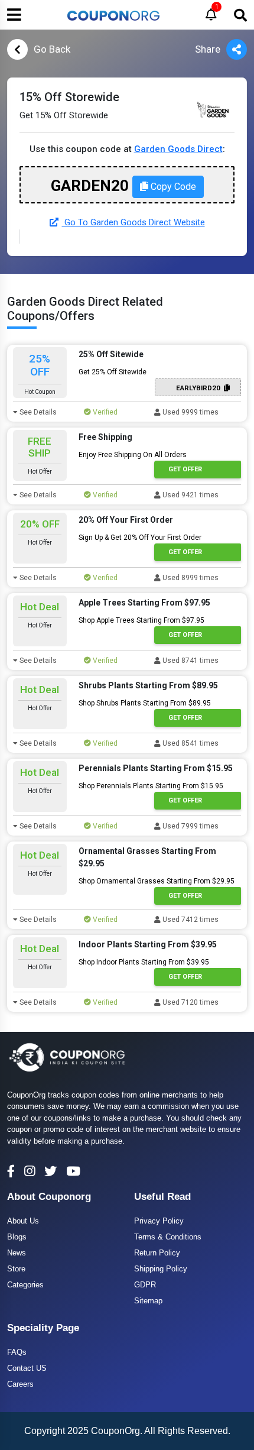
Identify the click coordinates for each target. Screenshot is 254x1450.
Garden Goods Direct (178, 149)
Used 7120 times (190, 1002)
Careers (20, 1384)
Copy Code (172, 186)
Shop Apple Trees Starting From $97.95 (141, 620)
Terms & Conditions (167, 1236)
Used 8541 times (190, 743)
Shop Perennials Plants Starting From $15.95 (151, 786)
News (16, 1252)
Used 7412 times (190, 919)
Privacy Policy (159, 1220)
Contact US (27, 1368)
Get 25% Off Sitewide (112, 372)
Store (16, 1268)
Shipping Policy (160, 1268)
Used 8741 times (190, 660)
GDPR (145, 1284)
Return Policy (157, 1252)
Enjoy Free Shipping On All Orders (133, 455)
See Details (37, 412)
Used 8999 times (190, 578)
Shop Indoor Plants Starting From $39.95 (144, 962)
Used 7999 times (190, 826)
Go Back (52, 49)
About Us (23, 1220)
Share (207, 49)
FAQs (17, 1352)
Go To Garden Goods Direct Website (133, 222)
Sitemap (148, 1300)
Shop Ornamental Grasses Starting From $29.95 (157, 881)
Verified (104, 412)
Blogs (17, 1236)
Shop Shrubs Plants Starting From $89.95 (145, 703)
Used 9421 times (190, 495)
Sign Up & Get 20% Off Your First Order (140, 537)
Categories (25, 1284)
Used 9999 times (190, 412)
